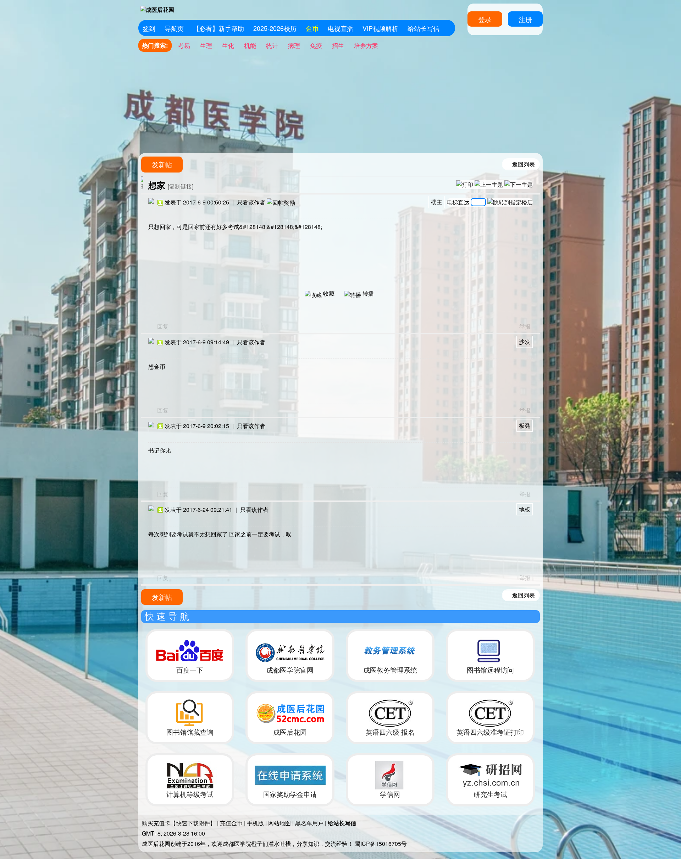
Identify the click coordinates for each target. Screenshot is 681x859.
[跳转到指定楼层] (510, 202)
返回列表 (523, 164)
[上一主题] (489, 184)
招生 (338, 45)
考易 (184, 45)
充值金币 (231, 823)
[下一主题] (518, 184)
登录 (485, 19)
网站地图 (279, 823)
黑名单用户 (309, 823)
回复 (162, 326)
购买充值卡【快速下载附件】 (179, 823)
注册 (525, 19)
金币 (312, 28)
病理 (294, 45)
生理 (206, 45)
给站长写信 (423, 28)
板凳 (524, 425)
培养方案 (366, 45)
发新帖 (162, 164)
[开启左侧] (142, 183)
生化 (228, 45)
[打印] (464, 184)
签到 (149, 28)
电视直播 (340, 28)
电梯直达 (458, 201)
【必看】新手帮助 (218, 28)
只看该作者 (251, 202)
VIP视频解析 (380, 28)
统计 (272, 45)
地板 (524, 509)
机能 (250, 45)
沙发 (524, 342)
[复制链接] (180, 186)
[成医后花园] (157, 10)
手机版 (255, 823)
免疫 (316, 45)
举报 (525, 326)
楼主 (436, 202)
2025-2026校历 (275, 28)
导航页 (174, 28)
